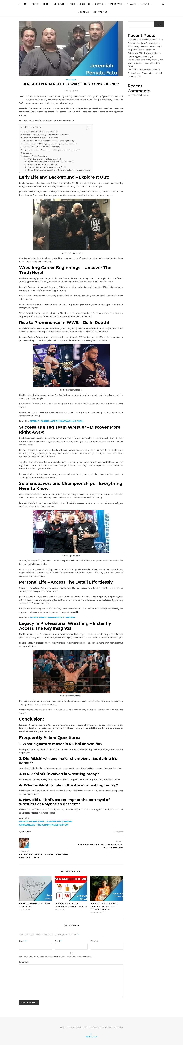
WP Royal (77, 1027)
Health (145, 4)
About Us (83, 12)
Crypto (99, 4)
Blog (45, 4)
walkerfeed (26, 831)
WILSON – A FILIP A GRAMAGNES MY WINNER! (52, 617)
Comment (23, 962)
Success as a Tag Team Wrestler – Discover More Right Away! (48, 141)
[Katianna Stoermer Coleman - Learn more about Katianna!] (24, 843)
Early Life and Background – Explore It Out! (40, 131)
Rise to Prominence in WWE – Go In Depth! (40, 137)
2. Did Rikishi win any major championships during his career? (50, 162)
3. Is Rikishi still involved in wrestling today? (43, 164)
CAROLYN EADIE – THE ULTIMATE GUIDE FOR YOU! (43, 824)
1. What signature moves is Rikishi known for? (44, 159)
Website (94, 941)
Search (159, 24)
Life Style (59, 4)
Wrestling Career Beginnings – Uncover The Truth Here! (46, 134)
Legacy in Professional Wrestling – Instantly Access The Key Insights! (51, 150)
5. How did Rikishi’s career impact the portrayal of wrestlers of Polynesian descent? (58, 170)
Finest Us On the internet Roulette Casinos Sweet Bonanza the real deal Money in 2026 (145, 73)
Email (58, 941)
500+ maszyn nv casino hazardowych (145, 46)
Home (35, 4)
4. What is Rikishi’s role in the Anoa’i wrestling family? (46, 167)
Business (85, 4)
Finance (131, 4)
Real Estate (115, 4)
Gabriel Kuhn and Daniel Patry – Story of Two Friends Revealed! (104, 906)
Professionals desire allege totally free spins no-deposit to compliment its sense (145, 63)
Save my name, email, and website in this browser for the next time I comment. (55, 956)
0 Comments (118, 831)
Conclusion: (27, 153)
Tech (72, 4)
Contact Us (100, 12)
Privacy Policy (117, 1027)
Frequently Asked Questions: (35, 156)
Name (22, 941)
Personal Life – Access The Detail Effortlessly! (42, 147)
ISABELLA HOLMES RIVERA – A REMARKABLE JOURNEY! (45, 821)
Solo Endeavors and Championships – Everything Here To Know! (50, 144)
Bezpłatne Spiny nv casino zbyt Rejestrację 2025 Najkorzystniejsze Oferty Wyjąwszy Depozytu (144, 53)
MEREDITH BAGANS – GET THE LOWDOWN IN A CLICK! (56, 421)
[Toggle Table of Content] (87, 127)
